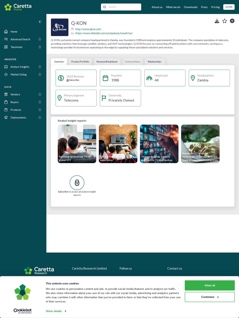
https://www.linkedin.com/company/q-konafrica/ (104, 33)
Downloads (191, 7)
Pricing (215, 7)
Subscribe (63, 191)
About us (157, 7)
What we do (173, 7)
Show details (54, 311)
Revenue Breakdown (107, 61)
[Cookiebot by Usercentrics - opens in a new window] (22, 311)
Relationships (154, 61)
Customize (207, 296)
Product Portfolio (80, 61)
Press (204, 7)
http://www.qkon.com (88, 29)
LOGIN (229, 6)
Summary (59, 61)
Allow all (210, 285)
